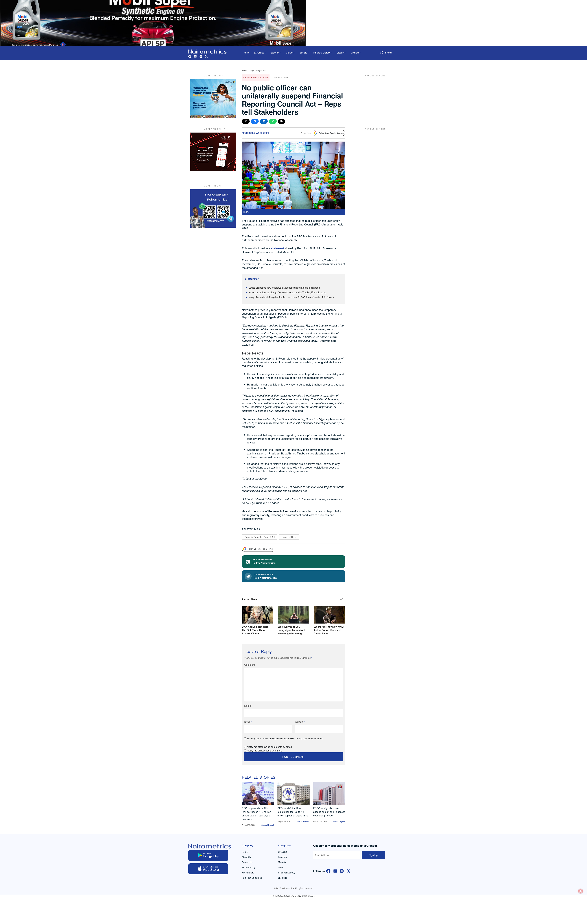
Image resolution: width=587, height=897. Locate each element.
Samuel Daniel (267, 825)
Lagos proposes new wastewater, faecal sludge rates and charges (284, 287)
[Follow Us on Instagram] (342, 870)
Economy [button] (274, 52)
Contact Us (247, 862)
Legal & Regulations (257, 70)
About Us (246, 856)
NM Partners (248, 872)
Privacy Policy (248, 867)
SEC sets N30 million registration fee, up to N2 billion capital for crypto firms (292, 811)
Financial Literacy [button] (321, 52)
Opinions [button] (355, 52)
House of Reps (289, 537)
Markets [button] (290, 52)
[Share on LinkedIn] (264, 121)
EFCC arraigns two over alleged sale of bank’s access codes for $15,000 (329, 811)
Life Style (282, 877)
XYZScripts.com (308, 896)
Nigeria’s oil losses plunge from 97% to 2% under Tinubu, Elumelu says (287, 292)
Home (246, 52)
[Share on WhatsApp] (273, 121)
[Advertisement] (374, 98)
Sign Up (373, 855)
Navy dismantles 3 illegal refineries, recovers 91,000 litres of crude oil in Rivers (291, 297)
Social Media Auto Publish (282, 896)
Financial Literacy (286, 872)
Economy (282, 856)
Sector (281, 867)
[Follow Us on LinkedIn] (335, 870)
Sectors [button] (303, 52)
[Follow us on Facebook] (189, 56)
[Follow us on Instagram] (200, 56)
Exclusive (282, 851)
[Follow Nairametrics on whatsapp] (213, 208)
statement (277, 248)
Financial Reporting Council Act (259, 537)
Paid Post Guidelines (252, 877)
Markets (282, 862)
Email (248, 721)
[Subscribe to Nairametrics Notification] (580, 891)
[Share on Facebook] (255, 121)
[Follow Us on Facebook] (328, 870)
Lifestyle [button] (341, 52)
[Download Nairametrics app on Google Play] (208, 855)
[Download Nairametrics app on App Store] (208, 868)
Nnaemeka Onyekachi (255, 133)
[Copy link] (281, 121)
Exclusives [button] (259, 52)
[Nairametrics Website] (207, 51)
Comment (250, 664)
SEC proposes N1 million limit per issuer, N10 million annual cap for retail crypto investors (256, 813)
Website (300, 721)
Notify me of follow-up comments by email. (269, 747)
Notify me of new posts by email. (264, 750)
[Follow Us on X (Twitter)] (348, 870)
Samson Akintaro (302, 821)
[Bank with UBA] (213, 152)
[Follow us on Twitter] (206, 56)
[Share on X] (246, 121)
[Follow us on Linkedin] (195, 56)
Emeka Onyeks (339, 821)
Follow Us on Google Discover (331, 133)
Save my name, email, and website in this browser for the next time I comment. (285, 738)
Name (248, 705)
